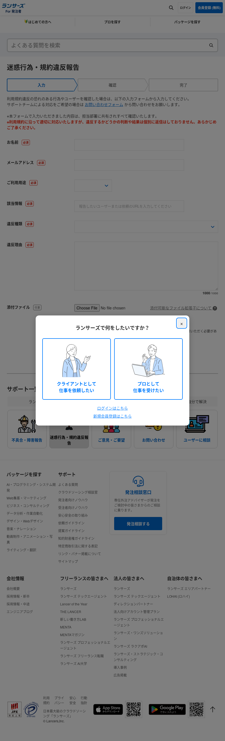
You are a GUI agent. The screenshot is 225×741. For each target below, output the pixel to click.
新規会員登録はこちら (112, 416)
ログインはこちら (112, 408)
